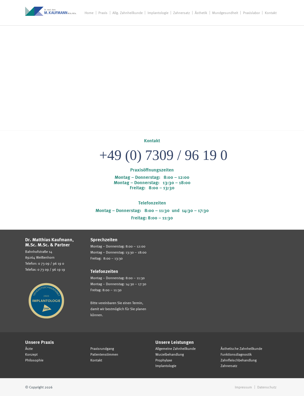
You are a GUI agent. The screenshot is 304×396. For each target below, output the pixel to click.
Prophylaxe (163, 360)
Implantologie (158, 12)
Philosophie (34, 360)
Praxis (102, 12)
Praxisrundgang (102, 348)
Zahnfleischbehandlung (239, 360)
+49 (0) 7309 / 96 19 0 (163, 155)
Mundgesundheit (225, 12)
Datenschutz (266, 387)
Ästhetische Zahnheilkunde (241, 348)
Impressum (243, 387)
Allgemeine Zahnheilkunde (175, 348)
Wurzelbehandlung (169, 354)
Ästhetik (201, 12)
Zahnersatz (181, 12)
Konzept (31, 354)
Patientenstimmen (104, 354)
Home (89, 12)
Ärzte (29, 348)
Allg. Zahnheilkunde (127, 12)
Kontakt (271, 12)
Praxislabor (251, 12)
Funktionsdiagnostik (236, 354)
